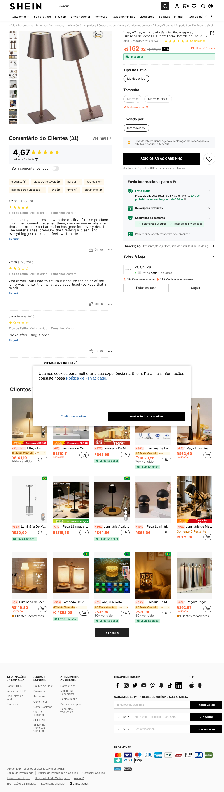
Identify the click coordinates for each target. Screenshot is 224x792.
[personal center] (177, 6)
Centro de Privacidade (20, 773)
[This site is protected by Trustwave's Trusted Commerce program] (117, 768)
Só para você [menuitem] (42, 16)
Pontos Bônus (68, 699)
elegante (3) (18, 181)
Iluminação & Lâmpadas (79, 25)
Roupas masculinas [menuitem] (200, 16)
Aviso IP (79, 778)
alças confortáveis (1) (47, 181)
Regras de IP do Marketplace (52, 778)
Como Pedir (40, 701)
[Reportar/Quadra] (109, 249)
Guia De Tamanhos (39, 713)
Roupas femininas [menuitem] (123, 16)
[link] (185, 6)
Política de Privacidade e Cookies (58, 773)
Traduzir (14, 239)
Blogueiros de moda (15, 698)
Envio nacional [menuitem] (80, 16)
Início (12, 25)
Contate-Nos (67, 686)
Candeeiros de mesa (139, 25)
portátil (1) (73, 181)
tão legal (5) (94, 181)
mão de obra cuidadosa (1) (27, 189)
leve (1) (55, 189)
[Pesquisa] (165, 6)
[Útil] (91, 249)
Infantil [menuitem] (178, 16)
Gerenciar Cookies (93, 773)
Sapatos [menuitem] (164, 16)
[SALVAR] (209, 159)
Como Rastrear (42, 707)
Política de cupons (71, 704)
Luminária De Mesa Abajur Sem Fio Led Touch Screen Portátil (112, 448)
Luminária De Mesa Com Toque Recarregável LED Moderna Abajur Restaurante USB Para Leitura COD (29, 526)
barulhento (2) (93, 189)
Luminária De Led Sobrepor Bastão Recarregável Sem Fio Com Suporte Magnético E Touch (153, 448)
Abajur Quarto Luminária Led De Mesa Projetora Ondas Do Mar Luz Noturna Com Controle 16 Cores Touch (112, 602)
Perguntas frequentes (66, 710)
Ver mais (112, 633)
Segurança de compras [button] (150, 217)
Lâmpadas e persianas (110, 25)
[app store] (192, 687)
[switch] (56, 168)
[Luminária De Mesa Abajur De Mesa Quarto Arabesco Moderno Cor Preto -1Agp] (153, 575)
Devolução (39, 691)
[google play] (200, 687)
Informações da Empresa (21, 783)
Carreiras (12, 704)
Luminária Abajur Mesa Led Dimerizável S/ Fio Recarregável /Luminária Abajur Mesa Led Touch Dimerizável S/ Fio (112, 526)
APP (191, 677)
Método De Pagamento (67, 692)
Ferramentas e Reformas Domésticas (40, 25)
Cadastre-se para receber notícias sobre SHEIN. (151, 697)
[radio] (136, 78)
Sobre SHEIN (15, 686)
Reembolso (40, 696)
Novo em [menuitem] (60, 16)
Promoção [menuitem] (100, 16)
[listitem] (29, 432)
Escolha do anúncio (53, 783)
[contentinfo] (168, 757)
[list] (149, 685)
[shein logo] (26, 6)
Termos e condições (18, 778)
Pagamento (122, 747)
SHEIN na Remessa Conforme (39, 727)
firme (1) (72, 189)
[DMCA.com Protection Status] (128, 768)
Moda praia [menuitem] (146, 16)
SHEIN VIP (39, 719)
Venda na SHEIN (17, 691)
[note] (29, 443)
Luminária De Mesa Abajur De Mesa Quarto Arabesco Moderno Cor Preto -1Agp (153, 602)
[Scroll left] (206, 16)
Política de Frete (43, 686)
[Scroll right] (211, 16)
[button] (203, 6)
